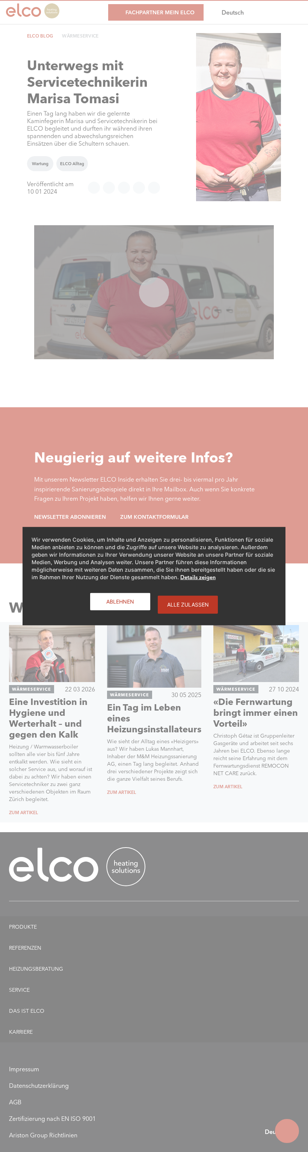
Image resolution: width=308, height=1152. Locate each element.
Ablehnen (120, 601)
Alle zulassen (188, 604)
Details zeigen (198, 577)
